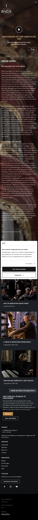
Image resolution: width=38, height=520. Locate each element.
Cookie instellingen (7, 505)
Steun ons (4, 450)
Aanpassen (18, 275)
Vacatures (4, 447)
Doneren (8, 414)
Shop (2, 468)
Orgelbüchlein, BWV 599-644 (11, 141)
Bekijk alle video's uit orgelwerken (22, 390)
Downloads (4, 466)
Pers (2, 507)
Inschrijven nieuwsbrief (10, 481)
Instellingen (29, 263)
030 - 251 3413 (6, 432)
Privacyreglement (6, 499)
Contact (3, 452)
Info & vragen (5, 463)
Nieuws (3, 460)
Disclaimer (4, 502)
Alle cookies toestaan (19, 269)
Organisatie (4, 444)
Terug (32, 49)
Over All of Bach (10, 418)
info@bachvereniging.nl (9, 430)
